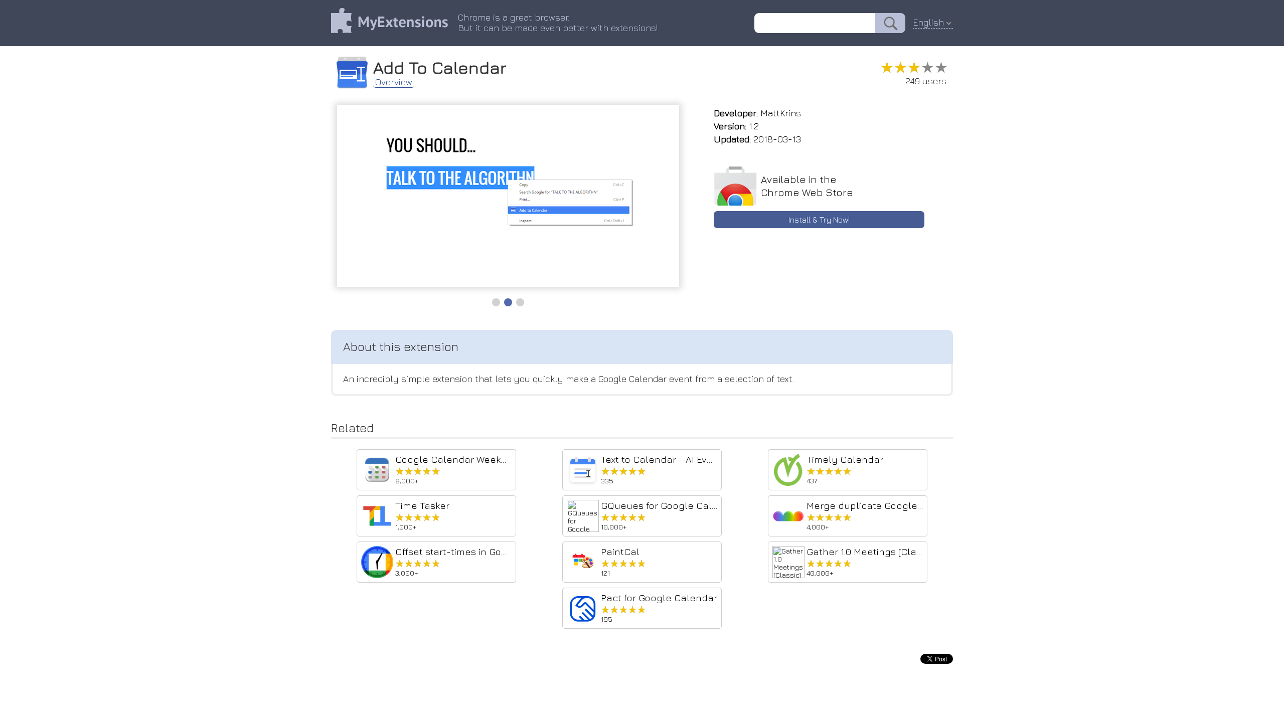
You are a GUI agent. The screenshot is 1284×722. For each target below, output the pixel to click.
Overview (393, 82)
